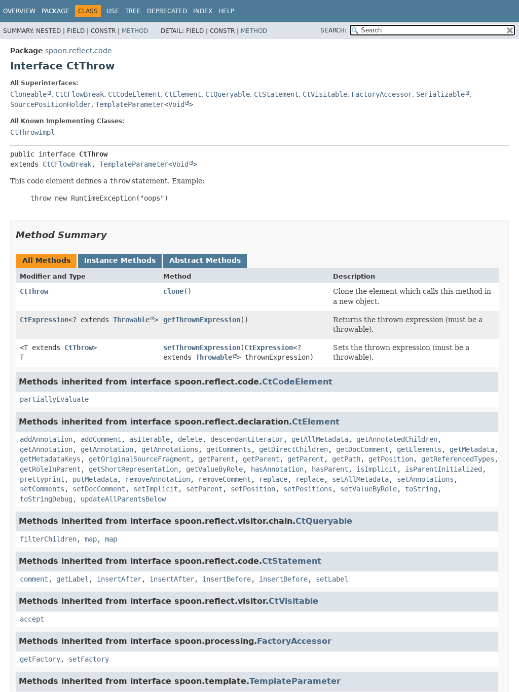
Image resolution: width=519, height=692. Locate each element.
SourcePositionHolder (50, 104)
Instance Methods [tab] (120, 260)
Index (202, 11)
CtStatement (276, 94)
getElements (419, 449)
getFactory (40, 659)
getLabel (72, 579)
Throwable (131, 320)
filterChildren (48, 539)
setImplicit (155, 489)
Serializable (440, 94)
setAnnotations (425, 479)
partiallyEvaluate (54, 399)
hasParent (330, 469)
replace (273, 479)
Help (226, 11)
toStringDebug (46, 499)
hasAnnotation (277, 469)
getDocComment (362, 449)
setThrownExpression (201, 347)
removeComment (224, 479)
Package (55, 11)
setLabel (332, 579)
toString (421, 489)
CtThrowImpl (32, 132)
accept (32, 619)
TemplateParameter (129, 104)
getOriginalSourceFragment (139, 459)
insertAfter (119, 579)
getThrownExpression (201, 320)
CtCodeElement (134, 94)
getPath (346, 459)
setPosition (253, 489)
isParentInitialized (443, 469)
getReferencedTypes (457, 459)
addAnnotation (46, 439)
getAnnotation (46, 449)
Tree (133, 11)
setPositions (307, 489)
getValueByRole (214, 469)
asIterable (149, 439)
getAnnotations (169, 449)
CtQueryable (227, 94)
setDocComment (98, 489)
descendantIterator (246, 439)
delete (190, 439)
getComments (228, 449)
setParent (204, 489)
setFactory (88, 659)
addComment (101, 439)
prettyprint (42, 479)
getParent (216, 459)
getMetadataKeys (50, 459)
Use (112, 11)
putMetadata (94, 479)
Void (176, 104)
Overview (19, 11)
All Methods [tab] (46, 260)
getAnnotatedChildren (396, 439)
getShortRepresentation (133, 469)
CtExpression (44, 320)
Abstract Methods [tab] (205, 260)
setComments (42, 489)
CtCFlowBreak (79, 94)
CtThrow (34, 291)
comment (34, 579)
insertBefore (226, 579)
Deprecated (167, 11)
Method (135, 30)
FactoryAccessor (381, 94)
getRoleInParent (50, 469)
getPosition (390, 459)
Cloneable (28, 94)
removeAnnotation (157, 479)
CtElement (183, 94)
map (91, 539)
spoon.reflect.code (78, 51)
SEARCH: (333, 30)
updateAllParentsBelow (123, 499)
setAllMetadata (360, 479)
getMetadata (472, 449)
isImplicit (376, 469)
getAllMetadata (319, 439)
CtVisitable (325, 94)
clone (173, 291)
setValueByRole (368, 489)
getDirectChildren (293, 449)
